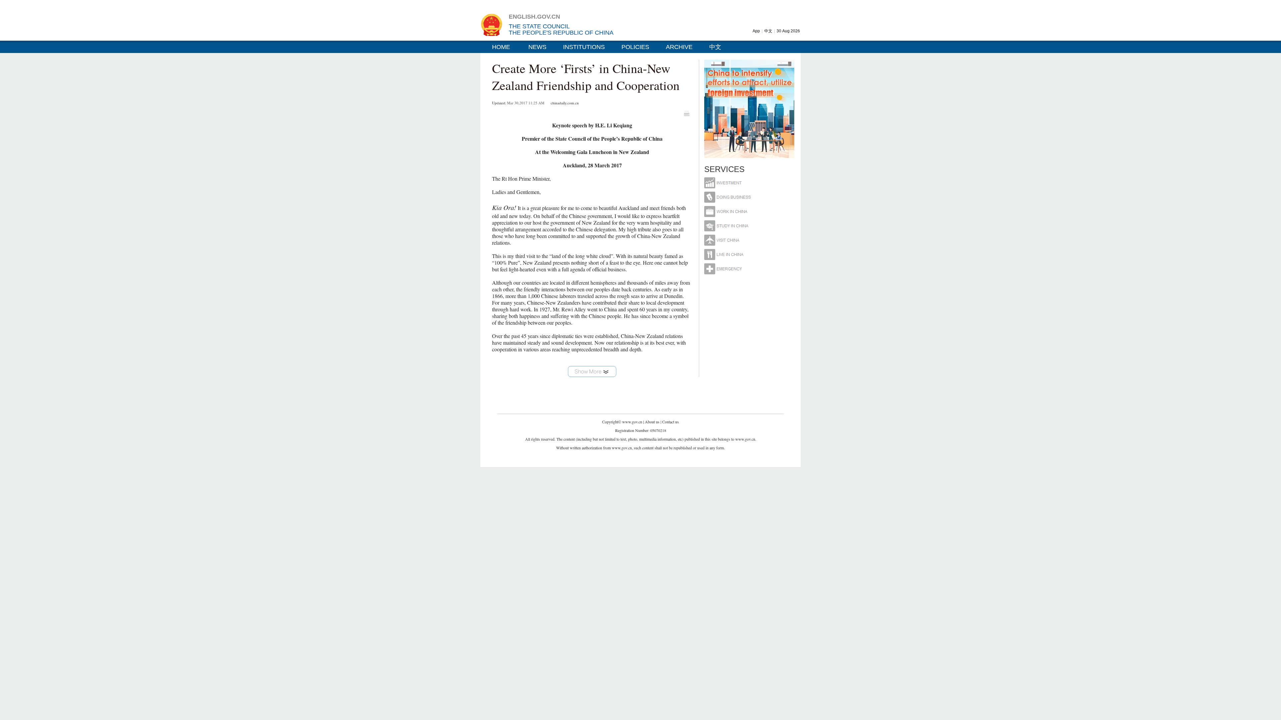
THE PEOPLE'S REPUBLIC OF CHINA (561, 32)
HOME (501, 47)
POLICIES (635, 47)
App (756, 31)
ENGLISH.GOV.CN (534, 16)
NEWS (537, 47)
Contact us (670, 421)
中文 (768, 31)
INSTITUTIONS (584, 47)
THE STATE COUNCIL (539, 26)
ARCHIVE (679, 47)
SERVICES (724, 169)
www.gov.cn (632, 421)
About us (652, 421)
